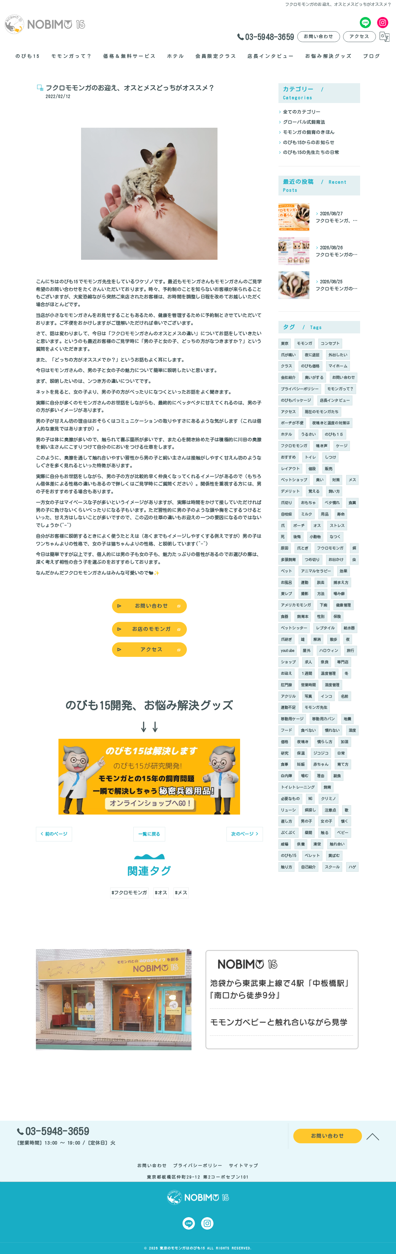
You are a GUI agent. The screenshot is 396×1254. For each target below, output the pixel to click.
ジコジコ (321, 753)
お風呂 (286, 582)
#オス (161, 892)
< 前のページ (54, 834)
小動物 (315, 536)
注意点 (330, 810)
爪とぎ (302, 548)
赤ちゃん (321, 764)
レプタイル (325, 628)
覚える (314, 491)
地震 (347, 719)
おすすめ (288, 457)
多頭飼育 (288, 559)
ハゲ (352, 867)
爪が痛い (288, 355)
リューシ (288, 810)
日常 (341, 753)
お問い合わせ (319, 36)
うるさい (308, 434)
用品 (324, 514)
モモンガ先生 (316, 707)
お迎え (286, 673)
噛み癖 (339, 593)
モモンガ (304, 343)
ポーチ (299, 525)
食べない (308, 730)
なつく (335, 536)
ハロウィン (328, 650)
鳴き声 (321, 445)
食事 (284, 764)
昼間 (308, 832)
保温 (300, 753)
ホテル (286, 434)
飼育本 (302, 616)
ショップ (288, 662)
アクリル (288, 696)
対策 (336, 479)
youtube (287, 650)
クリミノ (328, 798)
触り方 (286, 867)
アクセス (359, 36)
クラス (286, 366)
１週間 (306, 673)
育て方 (343, 764)
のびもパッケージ (296, 400)
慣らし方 (324, 741)
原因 (284, 548)
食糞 (352, 502)
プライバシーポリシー (300, 389)
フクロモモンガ (294, 445)
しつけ (330, 457)
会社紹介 (288, 377)
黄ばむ (334, 855)
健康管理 (343, 605)
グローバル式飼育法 (304, 122)
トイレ (310, 457)
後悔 (297, 536)
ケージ (341, 445)
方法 (321, 593)
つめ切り (312, 559)
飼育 (327, 787)
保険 (337, 616)
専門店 (343, 662)
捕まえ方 (341, 582)
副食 (337, 775)
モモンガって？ (340, 389)
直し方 (286, 821)
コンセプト (330, 343)
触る (324, 832)
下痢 (323, 605)
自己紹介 (308, 867)
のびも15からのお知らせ (308, 142)
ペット (286, 571)
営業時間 (308, 685)
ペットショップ (294, 479)
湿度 (352, 730)
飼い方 (334, 491)
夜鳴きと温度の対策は (331, 423)
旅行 (350, 650)
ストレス (337, 525)
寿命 (341, 514)
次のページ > (244, 834)
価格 (284, 741)
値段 (312, 468)
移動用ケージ (292, 719)
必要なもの (290, 798)
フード (286, 730)
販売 (328, 468)
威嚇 (284, 844)
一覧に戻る (149, 834)
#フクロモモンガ (129, 892)
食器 (284, 616)
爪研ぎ (286, 639)
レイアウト (290, 468)
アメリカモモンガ (296, 605)
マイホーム (338, 366)
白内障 (286, 775)
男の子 (306, 821)
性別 (321, 616)
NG (310, 798)
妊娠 (300, 764)
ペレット (312, 855)
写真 (308, 696)
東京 (284, 343)
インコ (326, 696)
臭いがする (314, 377)
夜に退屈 (312, 355)
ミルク (306, 514)
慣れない (332, 730)
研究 (284, 753)
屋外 (306, 650)
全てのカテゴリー (302, 111)
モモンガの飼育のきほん (309, 132)
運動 (304, 582)
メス (352, 479)
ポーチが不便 (292, 423)
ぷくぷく (288, 832)
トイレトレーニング (298, 787)
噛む (304, 775)
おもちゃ (308, 502)
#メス (181, 892)
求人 (308, 662)
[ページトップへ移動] (373, 1136)
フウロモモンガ (330, 548)
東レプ (286, 593)
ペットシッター (294, 628)
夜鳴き (302, 741)
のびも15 (288, 855)
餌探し (310, 810)
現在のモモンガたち (322, 411)
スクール (332, 867)
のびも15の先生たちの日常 (311, 152)
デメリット (290, 491)
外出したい (338, 355)
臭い (319, 479)
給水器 (349, 628)
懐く (344, 821)
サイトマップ (244, 1165)
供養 (300, 844)
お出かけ (336, 559)
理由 (321, 775)
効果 (343, 571)
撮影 (304, 593)
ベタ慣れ (332, 502)
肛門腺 (286, 685)
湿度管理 (332, 685)
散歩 (333, 639)
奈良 (324, 662)
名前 (344, 696)
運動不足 (288, 707)
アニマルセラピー (316, 571)
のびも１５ (334, 434)
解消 (317, 639)
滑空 (317, 844)
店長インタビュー (335, 400)
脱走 (321, 582)
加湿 (344, 741)
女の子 (326, 821)
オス (317, 525)
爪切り (286, 502)
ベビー (343, 832)
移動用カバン (323, 719)
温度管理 (328, 673)
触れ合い (337, 844)
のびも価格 (310, 366)
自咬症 (286, 514)
